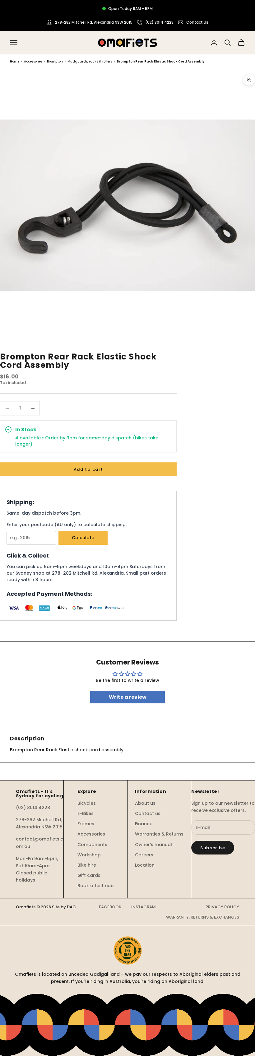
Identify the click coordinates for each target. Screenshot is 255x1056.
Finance (143, 824)
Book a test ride (95, 885)
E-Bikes (85, 813)
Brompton (55, 61)
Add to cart (88, 469)
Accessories (33, 61)
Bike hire (86, 865)
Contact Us (197, 22)
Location (145, 865)
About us (145, 803)
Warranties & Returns (159, 834)
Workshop (89, 855)
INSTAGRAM (143, 907)
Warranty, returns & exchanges (202, 917)
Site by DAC (64, 907)
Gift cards (88, 875)
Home (14, 61)
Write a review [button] (127, 697)
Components (92, 844)
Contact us (147, 813)
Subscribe (212, 848)
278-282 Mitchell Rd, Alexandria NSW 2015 (93, 22)
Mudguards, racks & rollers (89, 61)
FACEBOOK (110, 907)
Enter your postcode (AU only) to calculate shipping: (67, 524)
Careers (144, 855)
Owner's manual (153, 844)
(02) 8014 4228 (159, 22)
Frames (85, 824)
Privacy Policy (222, 907)
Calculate (83, 538)
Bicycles (86, 803)
